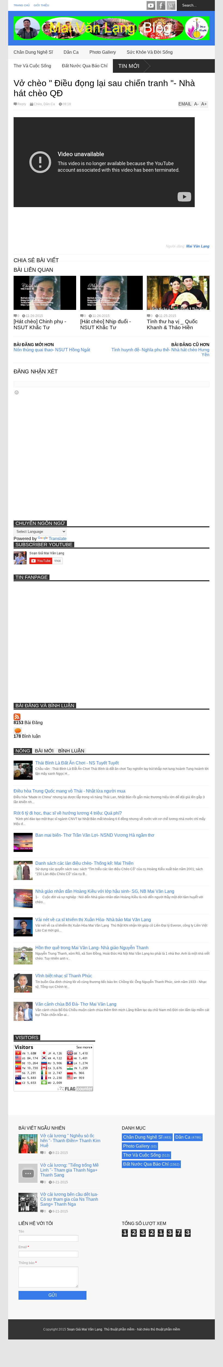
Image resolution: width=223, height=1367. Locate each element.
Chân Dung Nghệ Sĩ (33, 52)
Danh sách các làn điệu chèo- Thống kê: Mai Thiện (84, 863)
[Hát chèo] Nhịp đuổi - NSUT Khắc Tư (105, 324)
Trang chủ (22, 5)
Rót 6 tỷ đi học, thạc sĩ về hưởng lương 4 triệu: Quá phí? (68, 813)
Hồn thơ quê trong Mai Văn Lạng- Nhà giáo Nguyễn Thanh (91, 947)
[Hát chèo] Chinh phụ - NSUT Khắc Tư (40, 324)
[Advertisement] (113, 228)
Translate (58, 538)
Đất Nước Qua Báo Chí (84, 65)
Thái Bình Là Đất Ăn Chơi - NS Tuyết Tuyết (77, 763)
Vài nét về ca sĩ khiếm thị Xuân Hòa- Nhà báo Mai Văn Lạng (93, 919)
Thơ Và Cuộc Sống (32, 65)
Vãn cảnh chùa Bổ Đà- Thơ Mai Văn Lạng (75, 1004)
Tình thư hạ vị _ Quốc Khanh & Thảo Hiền (172, 324)
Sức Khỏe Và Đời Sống (150, 52)
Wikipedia (171, 5)
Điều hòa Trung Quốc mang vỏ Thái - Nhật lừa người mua (69, 791)
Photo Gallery (102, 52)
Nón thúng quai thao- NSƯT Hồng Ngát (52, 349)
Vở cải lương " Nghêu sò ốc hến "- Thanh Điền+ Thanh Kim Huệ (70, 1140)
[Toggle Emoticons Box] (17, 392)
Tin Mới (129, 66)
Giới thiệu (41, 5)
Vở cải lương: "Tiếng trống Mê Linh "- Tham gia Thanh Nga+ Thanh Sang (69, 1170)
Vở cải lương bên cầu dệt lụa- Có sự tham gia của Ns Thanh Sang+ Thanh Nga (69, 1199)
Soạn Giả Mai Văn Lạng (84, 1329)
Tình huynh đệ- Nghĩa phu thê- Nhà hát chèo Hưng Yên (160, 352)
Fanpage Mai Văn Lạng (161, 5)
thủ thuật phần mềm (165, 1329)
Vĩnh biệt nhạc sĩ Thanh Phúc (63, 975)
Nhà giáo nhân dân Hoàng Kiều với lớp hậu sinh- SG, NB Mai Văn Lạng (104, 891)
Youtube (151, 5)
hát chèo (143, 1329)
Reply (21, 104)
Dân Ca (71, 52)
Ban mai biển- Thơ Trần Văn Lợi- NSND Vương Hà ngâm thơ (94, 835)
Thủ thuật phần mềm (119, 1329)
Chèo (38, 104)
